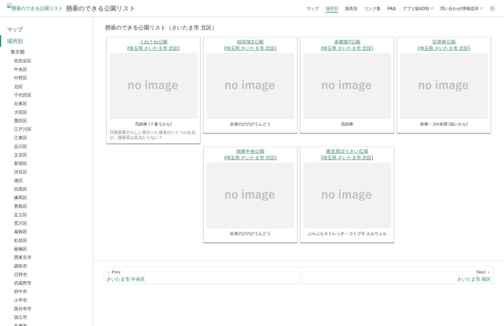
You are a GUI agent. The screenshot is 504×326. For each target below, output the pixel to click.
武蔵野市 (23, 283)
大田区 (20, 112)
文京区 (20, 155)
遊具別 (351, 8)
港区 (18, 180)
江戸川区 (23, 129)
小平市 (20, 300)
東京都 (17, 52)
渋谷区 (20, 172)
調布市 (20, 266)
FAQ (392, 8)
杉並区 (20, 240)
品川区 (20, 146)
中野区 (20, 78)
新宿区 (20, 163)
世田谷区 (23, 61)
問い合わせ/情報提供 (459, 8)
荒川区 (20, 223)
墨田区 (20, 120)
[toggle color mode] (492, 8)
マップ (313, 8)
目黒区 (20, 189)
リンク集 (372, 8)
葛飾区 (20, 231)
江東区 (20, 137)
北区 (18, 86)
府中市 (20, 291)
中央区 (20, 69)
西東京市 (23, 257)
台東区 (20, 103)
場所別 (332, 8)
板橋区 (20, 249)
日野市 (20, 274)
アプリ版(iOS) (416, 8)
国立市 (20, 317)
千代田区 (23, 95)
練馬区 (20, 197)
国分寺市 (23, 308)
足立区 (20, 214)
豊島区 (20, 206)
